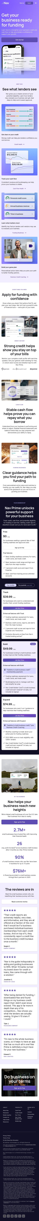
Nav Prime (18, 1115)
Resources (6, 1122)
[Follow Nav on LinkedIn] (23, 1216)
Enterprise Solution (30, 1117)
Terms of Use (6, 1138)
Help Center (6, 1119)
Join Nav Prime (19, 608)
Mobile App (18, 1121)
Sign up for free (19, 547)
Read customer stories (19, 902)
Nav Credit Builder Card (18, 1118)
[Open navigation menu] (35, 3)
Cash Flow (18, 1110)
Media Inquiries (7, 1115)
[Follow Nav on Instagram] (8, 1216)
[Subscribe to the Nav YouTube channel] (12, 1216)
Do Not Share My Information (10, 1140)
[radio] (10, 585)
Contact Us (6, 1117)
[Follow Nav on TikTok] (15, 1216)
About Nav (6, 1110)
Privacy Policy (7, 1135)
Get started (19, 40)
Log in (29, 3)
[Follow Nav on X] (19, 1216)
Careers (30, 1112)
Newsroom (6, 1112)
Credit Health (18, 1112)
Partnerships (31, 1114)
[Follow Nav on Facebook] (4, 1216)
